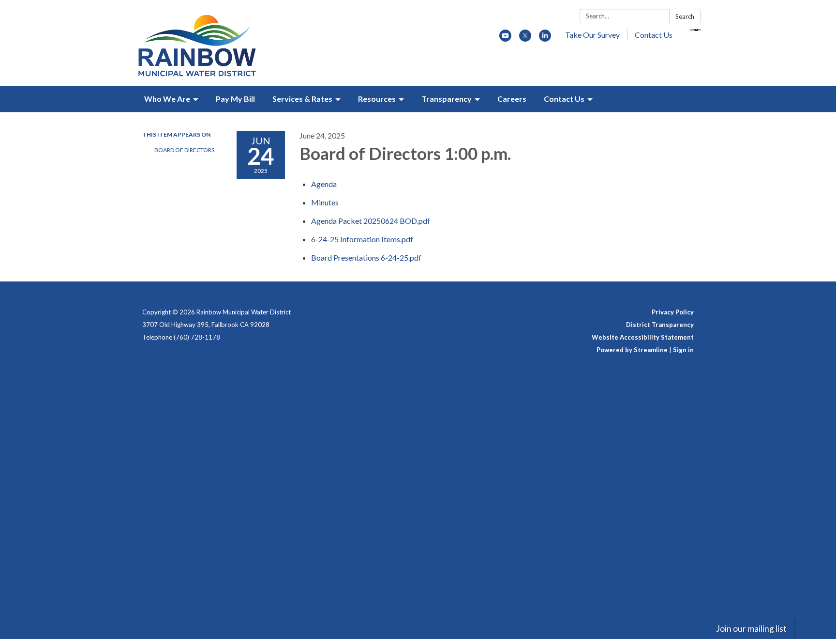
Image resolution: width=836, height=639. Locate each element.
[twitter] (525, 38)
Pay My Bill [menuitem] (235, 98)
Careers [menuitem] (511, 98)
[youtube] (505, 38)
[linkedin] (545, 38)
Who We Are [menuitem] (167, 98)
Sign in (683, 350)
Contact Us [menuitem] (564, 98)
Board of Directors (184, 150)
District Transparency (660, 324)
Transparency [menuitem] (446, 98)
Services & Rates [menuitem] (302, 98)
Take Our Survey (592, 34)
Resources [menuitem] (377, 98)
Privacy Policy (673, 312)
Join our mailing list (751, 628)
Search (684, 16)
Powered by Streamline (632, 350)
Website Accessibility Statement (643, 337)
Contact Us (653, 34)
